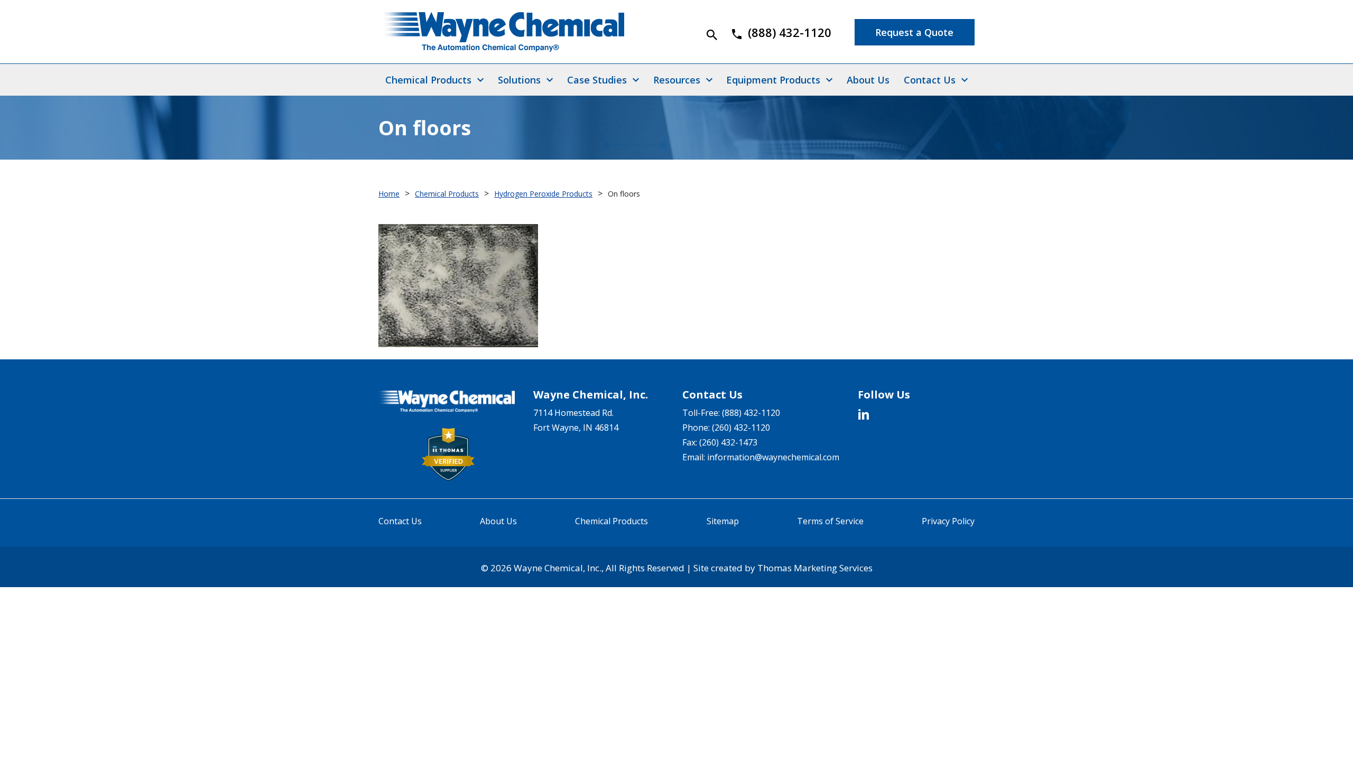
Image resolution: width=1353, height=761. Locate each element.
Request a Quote (914, 32)
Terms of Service (830, 521)
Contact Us (400, 521)
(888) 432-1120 (751, 413)
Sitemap (723, 521)
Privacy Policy (948, 521)
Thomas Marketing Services (815, 568)
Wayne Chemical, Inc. (557, 568)
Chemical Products (447, 194)
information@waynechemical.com (773, 457)
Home (389, 194)
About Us (498, 521)
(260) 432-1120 (741, 427)
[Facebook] (863, 413)
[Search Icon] (712, 35)
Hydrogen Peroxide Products (543, 194)
